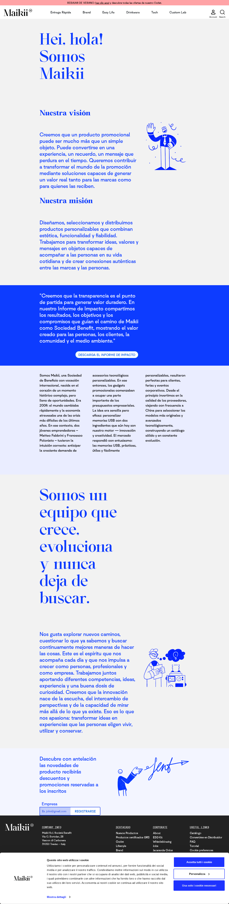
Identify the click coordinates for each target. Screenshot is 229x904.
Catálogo (195, 833)
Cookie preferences (201, 850)
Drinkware (133, 12)
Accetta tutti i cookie (199, 862)
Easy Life (108, 12)
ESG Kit (158, 837)
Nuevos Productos (127, 833)
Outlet (120, 841)
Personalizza (197, 873)
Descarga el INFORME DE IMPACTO (106, 355)
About (157, 833)
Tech (154, 12)
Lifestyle (121, 846)
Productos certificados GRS (133, 837)
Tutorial (194, 846)
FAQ (192, 841)
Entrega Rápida (60, 12)
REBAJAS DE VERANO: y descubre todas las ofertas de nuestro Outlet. (114, 2)
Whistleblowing (162, 841)
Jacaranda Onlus (163, 850)
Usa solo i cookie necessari (199, 885)
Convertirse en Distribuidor (206, 837)
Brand (87, 12)
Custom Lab (177, 12)
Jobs (155, 846)
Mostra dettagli (56, 896)
